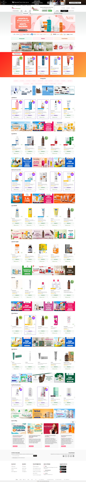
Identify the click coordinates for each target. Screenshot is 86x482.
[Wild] (43, 414)
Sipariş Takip (24, 468)
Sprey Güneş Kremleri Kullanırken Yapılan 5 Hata (66, 436)
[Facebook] (68, 456)
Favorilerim (24, 466)
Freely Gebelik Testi (41, 327)
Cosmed (13, 398)
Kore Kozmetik (26, 83)
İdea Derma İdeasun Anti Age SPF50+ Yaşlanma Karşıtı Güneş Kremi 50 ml (29, 184)
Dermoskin (14, 290)
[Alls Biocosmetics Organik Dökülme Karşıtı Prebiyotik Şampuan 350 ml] (30, 141)
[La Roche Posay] (21, 126)
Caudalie (39, 398)
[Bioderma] (64, 126)
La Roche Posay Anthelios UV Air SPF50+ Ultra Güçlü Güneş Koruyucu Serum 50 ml (17, 184)
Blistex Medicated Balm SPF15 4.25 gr (29, 68)
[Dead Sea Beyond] (21, 198)
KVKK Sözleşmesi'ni (15, 457)
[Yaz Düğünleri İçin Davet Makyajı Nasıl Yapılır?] (51, 428)
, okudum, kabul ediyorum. (18, 457)
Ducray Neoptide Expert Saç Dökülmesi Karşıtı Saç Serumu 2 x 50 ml (17, 148)
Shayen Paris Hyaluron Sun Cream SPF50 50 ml (55, 68)
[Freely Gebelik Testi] (43, 320)
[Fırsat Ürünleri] (64, 38)
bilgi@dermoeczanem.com (48, 474)
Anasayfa (13, 5)
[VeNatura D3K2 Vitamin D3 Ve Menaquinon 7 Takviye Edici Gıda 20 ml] (56, 249)
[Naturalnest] (21, 270)
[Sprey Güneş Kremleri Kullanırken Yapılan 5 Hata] (67, 428)
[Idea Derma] (21, 90)
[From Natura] (64, 90)
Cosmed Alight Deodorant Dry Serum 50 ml (16, 399)
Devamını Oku (15, 446)
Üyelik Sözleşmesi (36, 466)
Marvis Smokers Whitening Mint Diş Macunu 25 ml (29, 364)
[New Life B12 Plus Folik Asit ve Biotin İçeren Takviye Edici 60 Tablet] (43, 249)
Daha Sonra (45, 10)
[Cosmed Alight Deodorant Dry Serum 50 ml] (17, 392)
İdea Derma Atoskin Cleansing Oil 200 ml (43, 112)
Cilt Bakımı (26, 11)
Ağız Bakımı (16, 80)
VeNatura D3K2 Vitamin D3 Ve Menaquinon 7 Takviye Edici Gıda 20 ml (56, 256)
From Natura (27, 326)
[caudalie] (64, 46)
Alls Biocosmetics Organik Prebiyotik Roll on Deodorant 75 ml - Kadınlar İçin (29, 399)
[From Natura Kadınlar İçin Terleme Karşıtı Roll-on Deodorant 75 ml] (68, 392)
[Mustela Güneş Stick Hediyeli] (43, 24)
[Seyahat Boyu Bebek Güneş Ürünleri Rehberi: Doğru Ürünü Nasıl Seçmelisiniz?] (35, 428)
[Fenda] (64, 163)
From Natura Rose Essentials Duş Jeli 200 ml (30, 328)
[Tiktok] (71, 456)
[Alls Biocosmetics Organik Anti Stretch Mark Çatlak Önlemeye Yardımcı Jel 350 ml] (56, 213)
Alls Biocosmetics (54, 218)
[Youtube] (63, 456)
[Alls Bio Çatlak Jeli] (43, 234)
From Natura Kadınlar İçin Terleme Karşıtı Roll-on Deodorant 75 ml (67, 399)
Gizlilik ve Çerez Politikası (37, 471)
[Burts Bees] (21, 342)
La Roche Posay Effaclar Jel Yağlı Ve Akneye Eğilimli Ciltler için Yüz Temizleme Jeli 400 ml (17, 112)
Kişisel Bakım (70, 80)
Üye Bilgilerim (24, 471)
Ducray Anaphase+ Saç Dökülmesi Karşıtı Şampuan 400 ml (68, 68)
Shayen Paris (53, 66)
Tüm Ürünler (60, 83)
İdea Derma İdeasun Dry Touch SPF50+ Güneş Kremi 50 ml (17, 68)
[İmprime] (43, 46)
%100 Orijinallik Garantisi (37, 468)
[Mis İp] (21, 378)
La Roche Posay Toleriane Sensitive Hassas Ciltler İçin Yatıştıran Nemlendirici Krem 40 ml (29, 220)
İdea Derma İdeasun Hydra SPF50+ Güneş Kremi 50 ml (42, 184)
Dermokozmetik (71, 10)
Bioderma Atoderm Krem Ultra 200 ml (55, 112)
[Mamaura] (21, 234)
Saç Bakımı (46, 83)
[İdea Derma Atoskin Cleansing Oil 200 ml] (43, 105)
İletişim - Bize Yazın (29, 5)
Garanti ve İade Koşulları (37, 474)
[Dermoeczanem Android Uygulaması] (64, 467)
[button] (11, 24)
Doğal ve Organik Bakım (49, 80)
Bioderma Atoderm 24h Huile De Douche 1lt (17, 328)
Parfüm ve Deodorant (38, 83)
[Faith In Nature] (43, 342)
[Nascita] (21, 306)
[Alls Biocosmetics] (43, 90)
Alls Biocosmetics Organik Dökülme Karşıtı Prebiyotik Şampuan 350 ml (29, 148)
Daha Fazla (73, 422)
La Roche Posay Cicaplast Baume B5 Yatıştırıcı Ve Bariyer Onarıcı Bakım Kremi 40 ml (69, 220)
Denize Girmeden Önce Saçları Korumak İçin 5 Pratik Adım (18, 436)
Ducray (64, 66)
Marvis (26, 362)
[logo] (15, 8)
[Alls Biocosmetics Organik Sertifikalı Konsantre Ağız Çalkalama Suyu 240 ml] (56, 356)
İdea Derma (15, 66)
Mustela (13, 218)
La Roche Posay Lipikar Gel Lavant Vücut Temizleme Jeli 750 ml (69, 328)
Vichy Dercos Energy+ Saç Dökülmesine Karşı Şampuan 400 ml (43, 148)
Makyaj (32, 83)
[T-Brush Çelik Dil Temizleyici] (17, 356)
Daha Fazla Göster (70, 53)
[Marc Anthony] (43, 163)
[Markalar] (43, 38)
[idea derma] (64, 198)
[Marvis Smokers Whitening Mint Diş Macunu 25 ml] (30, 356)
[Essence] (64, 306)
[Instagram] (73, 456)
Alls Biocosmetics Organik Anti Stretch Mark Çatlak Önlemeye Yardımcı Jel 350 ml (55, 220)
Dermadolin (53, 326)
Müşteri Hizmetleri (14, 468)
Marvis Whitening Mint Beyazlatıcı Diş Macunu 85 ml (43, 364)
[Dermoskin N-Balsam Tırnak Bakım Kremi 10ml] (17, 284)
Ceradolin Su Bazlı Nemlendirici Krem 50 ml (55, 328)
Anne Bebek (21, 11)
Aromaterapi (28, 80)
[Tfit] (43, 306)
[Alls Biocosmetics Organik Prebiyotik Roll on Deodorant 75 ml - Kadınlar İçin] (30, 392)
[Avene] (43, 126)
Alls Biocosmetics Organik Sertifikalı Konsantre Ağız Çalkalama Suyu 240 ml (55, 364)
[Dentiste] (64, 378)
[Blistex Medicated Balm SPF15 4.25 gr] (30, 61)
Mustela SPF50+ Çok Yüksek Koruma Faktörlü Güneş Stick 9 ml (17, 220)
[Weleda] (64, 234)
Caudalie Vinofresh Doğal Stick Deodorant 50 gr (42, 399)
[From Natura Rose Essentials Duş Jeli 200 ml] (30, 320)
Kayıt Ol (35, 455)
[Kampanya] (21, 38)
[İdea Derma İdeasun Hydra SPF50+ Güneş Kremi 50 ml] (43, 177)
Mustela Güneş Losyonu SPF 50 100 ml (42, 220)
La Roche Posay (14, 110)
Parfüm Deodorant (57, 11)
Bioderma (52, 110)
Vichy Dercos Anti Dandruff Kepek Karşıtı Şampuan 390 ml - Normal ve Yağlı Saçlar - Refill (56, 148)
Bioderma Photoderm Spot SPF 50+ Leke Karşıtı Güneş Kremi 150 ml (55, 184)
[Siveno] (21, 414)
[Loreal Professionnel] (21, 163)
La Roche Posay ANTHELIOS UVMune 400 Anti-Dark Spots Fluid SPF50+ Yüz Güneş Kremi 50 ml (30, 112)
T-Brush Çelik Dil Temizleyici (16, 363)
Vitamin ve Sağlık (53, 83)
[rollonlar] (21, 46)
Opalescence (66, 362)
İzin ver (50, 10)
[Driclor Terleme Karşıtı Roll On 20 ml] (56, 392)
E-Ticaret (40, 481)
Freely (39, 326)
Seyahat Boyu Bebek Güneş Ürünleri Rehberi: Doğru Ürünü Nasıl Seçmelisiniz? (34, 436)
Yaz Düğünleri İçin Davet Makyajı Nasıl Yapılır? (50, 436)
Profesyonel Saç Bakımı (64, 11)
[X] (66, 456)
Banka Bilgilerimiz (18, 5)
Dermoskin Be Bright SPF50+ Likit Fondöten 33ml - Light (68, 292)
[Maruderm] (64, 342)
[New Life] (64, 270)
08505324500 (46, 471)
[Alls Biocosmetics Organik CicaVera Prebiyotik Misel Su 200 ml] (56, 284)
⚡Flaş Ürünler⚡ (17, 54)
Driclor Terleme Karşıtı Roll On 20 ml (56, 399)
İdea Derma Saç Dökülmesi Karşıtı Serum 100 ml (69, 148)
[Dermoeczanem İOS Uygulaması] (64, 469)
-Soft (38, 481)
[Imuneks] (43, 270)
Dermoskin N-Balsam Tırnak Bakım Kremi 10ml (16, 292)
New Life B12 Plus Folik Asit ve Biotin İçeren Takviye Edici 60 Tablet (42, 256)
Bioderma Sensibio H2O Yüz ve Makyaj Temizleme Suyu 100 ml (29, 292)
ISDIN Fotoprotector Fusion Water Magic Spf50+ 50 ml (42, 68)
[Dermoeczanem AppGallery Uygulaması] (64, 472)
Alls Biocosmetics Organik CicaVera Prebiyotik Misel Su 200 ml (56, 292)
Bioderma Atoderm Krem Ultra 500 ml (68, 112)
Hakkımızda (23, 5)
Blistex (26, 66)
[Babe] (43, 198)
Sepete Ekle (17, 73)
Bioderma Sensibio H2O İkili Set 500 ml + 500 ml (42, 292)
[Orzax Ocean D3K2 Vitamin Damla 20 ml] (30, 249)
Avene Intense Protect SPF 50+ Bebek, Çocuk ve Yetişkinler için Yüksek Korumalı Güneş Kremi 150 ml (69, 184)
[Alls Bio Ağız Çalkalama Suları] (43, 378)
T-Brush (13, 362)
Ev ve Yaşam (57, 80)
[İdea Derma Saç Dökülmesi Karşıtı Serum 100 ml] (68, 141)
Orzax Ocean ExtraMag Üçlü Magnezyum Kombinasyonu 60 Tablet (16, 256)
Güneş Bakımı (30, 11)
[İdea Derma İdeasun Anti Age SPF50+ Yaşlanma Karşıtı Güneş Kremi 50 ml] (30, 177)
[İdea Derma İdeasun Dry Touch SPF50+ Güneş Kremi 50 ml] (17, 61)
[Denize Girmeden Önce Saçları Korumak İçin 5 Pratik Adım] (18, 428)
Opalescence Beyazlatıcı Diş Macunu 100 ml (68, 364)
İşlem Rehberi (35, 473)
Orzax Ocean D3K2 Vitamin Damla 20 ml (30, 256)
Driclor (52, 398)
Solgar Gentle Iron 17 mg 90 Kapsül (68, 256)
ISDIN (39, 66)
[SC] (43, 2)
